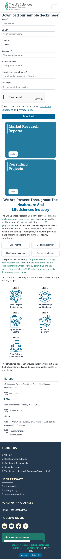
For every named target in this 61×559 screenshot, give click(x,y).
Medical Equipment (45, 245)
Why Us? (8, 455)
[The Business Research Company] (17, 6)
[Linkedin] (4, 526)
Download (28, 116)
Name (5, 19)
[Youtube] (11, 526)
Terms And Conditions (14, 494)
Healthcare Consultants (15, 459)
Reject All (36, 555)
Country (6, 40)
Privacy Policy (25, 109)
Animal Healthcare (45, 253)
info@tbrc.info (18, 510)
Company (7, 51)
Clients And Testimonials (16, 463)
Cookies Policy (11, 486)
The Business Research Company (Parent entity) (27, 471)
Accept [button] (24, 555)
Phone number (9, 61)
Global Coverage (12, 467)
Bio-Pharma (15, 245)
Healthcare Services (15, 253)
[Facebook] (18, 526)
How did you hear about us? (14, 72)
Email (5, 30)
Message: (6, 83)
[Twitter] (26, 526)
